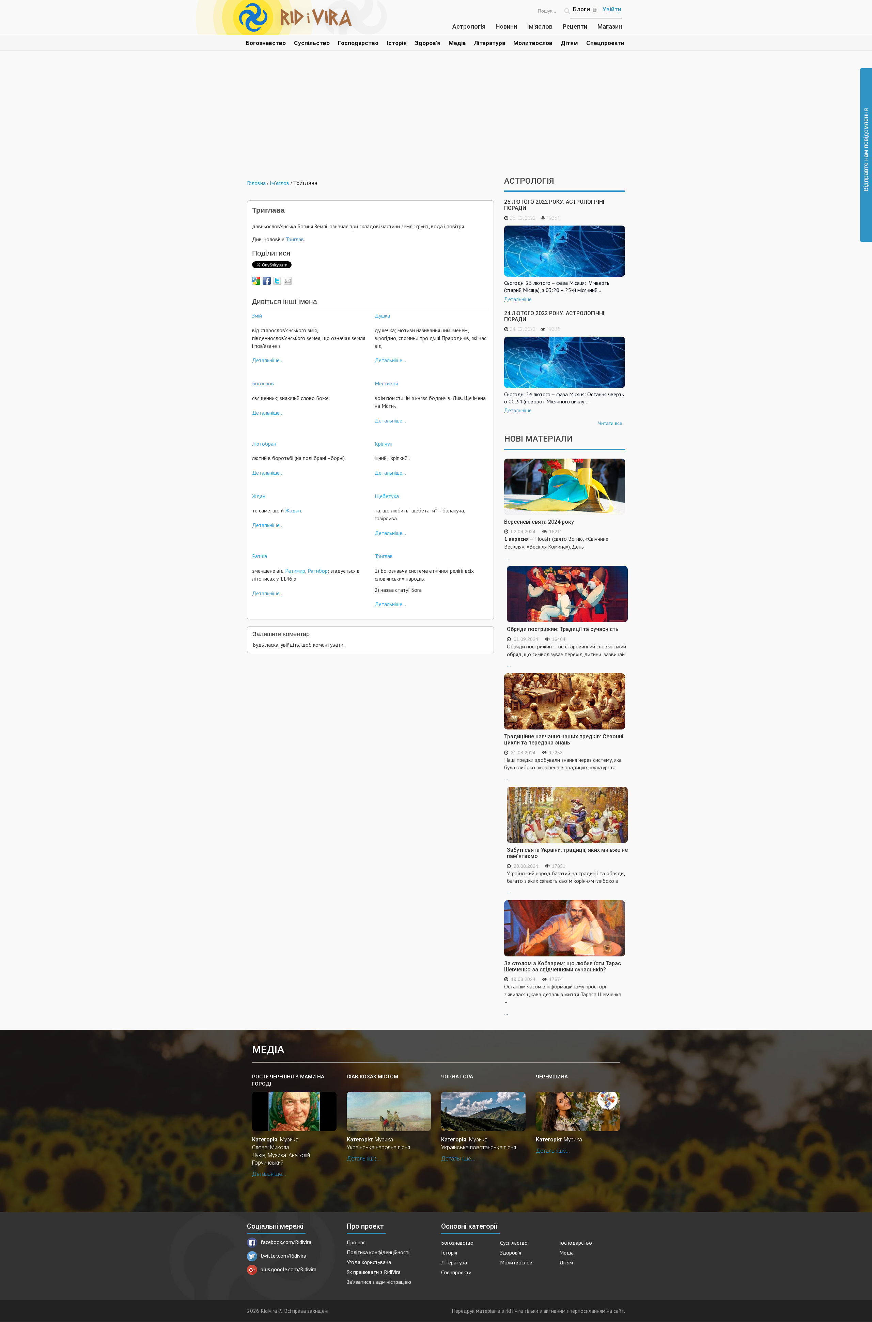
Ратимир (295, 570)
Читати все (610, 423)
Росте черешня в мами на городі (288, 1080)
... (556, 547)
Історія (397, 43)
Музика (289, 1139)
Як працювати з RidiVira (374, 1272)
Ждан (258, 496)
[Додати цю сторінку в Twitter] (277, 281)
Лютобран (264, 443)
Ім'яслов (539, 26)
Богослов (263, 383)
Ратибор (318, 570)
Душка (382, 315)
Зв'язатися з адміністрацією (379, 1281)
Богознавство (266, 43)
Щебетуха (387, 496)
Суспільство (312, 43)
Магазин (609, 26)
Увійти (612, 9)
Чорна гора (457, 1077)
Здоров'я (427, 43)
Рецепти (575, 26)
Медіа (457, 43)
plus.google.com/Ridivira (288, 1269)
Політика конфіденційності (378, 1252)
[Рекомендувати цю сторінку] (288, 281)
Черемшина (552, 1077)
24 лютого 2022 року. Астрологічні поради (554, 316)
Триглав (295, 239)
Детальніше (518, 299)
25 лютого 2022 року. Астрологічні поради (554, 205)
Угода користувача (369, 1262)
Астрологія (468, 26)
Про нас (356, 1242)
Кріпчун (383, 443)
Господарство (358, 43)
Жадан (293, 510)
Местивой (386, 383)
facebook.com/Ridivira (286, 1242)
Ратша (259, 556)
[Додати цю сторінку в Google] (256, 281)
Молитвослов (532, 43)
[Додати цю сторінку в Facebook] (267, 281)
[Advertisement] (436, 118)
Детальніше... (267, 360)
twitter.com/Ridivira (283, 1255)
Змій (257, 315)
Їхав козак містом (372, 1077)
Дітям (569, 43)
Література (489, 43)
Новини (506, 26)
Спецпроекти (605, 43)
